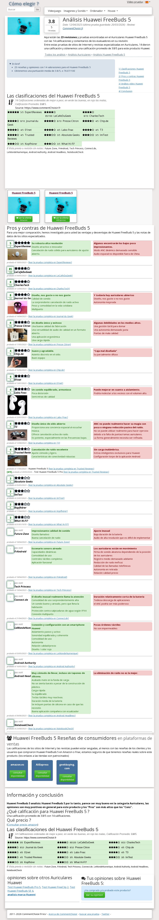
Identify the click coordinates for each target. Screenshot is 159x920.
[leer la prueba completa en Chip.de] (46, 369)
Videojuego (54, 11)
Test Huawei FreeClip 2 (55, 887)
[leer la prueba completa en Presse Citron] (49, 344)
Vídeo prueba (135, 2)
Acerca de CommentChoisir (63, 914)
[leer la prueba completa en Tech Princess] (49, 590)
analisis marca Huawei (21, 894)
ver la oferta (24, 218)
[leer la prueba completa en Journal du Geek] (50, 316)
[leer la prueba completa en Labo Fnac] (48, 417)
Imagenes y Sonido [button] (75, 11)
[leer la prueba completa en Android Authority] (51, 666)
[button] (147, 2)
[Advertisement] (135, 139)
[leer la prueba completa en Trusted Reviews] (71, 468)
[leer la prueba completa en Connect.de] (48, 618)
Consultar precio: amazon (22, 824)
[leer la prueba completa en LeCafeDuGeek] (50, 275)
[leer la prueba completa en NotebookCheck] (51, 728)
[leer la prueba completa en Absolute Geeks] (50, 485)
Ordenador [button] (96, 11)
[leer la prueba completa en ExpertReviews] (50, 262)
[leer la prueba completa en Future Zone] (49, 541)
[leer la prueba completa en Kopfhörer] (48, 511)
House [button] (112, 11)
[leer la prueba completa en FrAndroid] (47, 577)
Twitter (105, 914)
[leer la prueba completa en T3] (44, 442)
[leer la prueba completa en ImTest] (46, 498)
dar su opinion (94, 895)
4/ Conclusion (125, 91)
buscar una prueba (89, 914)
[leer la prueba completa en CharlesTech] (49, 288)
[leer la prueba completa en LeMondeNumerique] (53, 653)
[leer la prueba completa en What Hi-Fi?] (48, 524)
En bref (16, 63)
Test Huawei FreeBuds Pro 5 (24, 887)
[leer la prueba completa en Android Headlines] (51, 715)
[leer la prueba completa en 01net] (45, 383)
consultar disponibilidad (17, 774)
